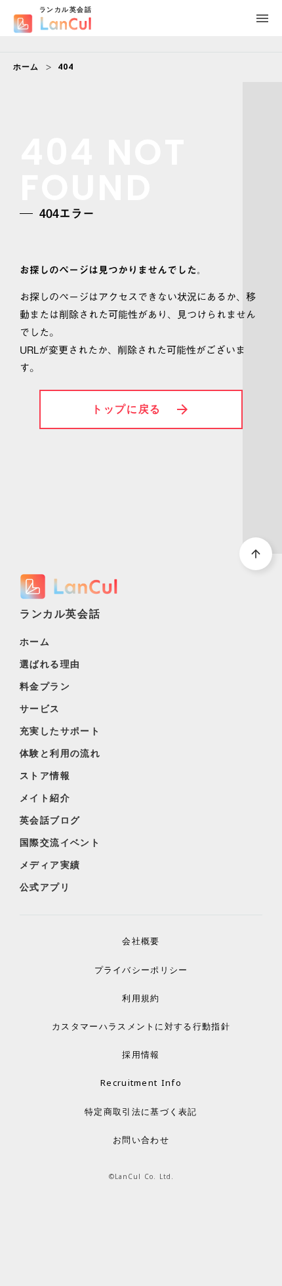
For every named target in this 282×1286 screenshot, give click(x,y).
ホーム (26, 67)
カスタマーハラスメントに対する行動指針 (141, 1026)
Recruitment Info (141, 1083)
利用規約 (140, 998)
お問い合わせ (141, 1140)
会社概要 (140, 941)
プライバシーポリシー (141, 970)
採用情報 (140, 1054)
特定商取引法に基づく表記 (141, 1111)
